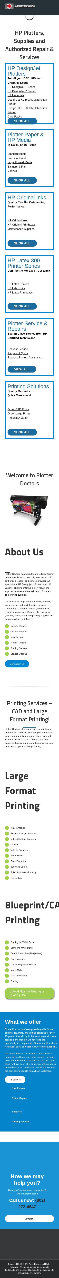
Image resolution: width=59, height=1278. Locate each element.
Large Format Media (20, 162)
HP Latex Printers (18, 284)
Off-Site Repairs (18, 631)
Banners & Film (17, 166)
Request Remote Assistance (25, 357)
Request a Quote (18, 353)
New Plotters (18, 1088)
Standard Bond (17, 153)
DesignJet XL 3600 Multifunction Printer (27, 102)
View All (22, 369)
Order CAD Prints (18, 409)
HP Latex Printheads (20, 292)
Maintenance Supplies (21, 229)
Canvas (12, 170)
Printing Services (20, 1121)
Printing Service (18, 648)
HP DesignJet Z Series (22, 91)
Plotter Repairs (19, 1098)
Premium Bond (17, 158)
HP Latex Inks (16, 288)
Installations (16, 637)
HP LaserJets (16, 95)
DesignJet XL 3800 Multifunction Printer (27, 110)
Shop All (22, 121)
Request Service (18, 349)
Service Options (18, 653)
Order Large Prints (19, 413)
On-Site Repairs (18, 626)
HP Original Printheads (22, 224)
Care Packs (15, 116)
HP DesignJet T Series (22, 86)
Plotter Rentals (18, 642)
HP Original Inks (18, 220)
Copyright (12, 1264)
